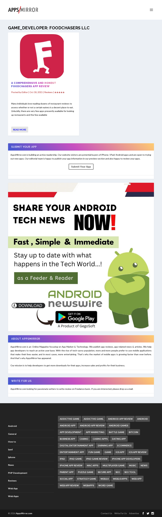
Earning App (105, 445)
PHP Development (17, 473)
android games (118, 425)
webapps (88, 485)
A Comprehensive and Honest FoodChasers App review (33, 84)
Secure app (104, 472)
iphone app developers (126, 458)
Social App (66, 478)
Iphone (11, 457)
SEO (117, 472)
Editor (25, 92)
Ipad (10, 449)
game (108, 452)
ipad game (75, 458)
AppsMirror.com (24, 513)
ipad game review (97, 458)
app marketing (95, 432)
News (11, 465)
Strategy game (86, 478)
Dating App (119, 438)
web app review (69, 485)
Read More (19, 129)
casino (84, 438)
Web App (13, 488)
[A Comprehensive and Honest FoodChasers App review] (43, 56)
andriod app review (120, 418)
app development (70, 432)
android (142, 418)
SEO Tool (130, 472)
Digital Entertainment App (76, 445)
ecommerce (124, 445)
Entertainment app (72, 452)
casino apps (100, 438)
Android (12, 426)
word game (105, 485)
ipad (62, 458)
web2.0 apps (120, 478)
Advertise (134, 513)
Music (132, 465)
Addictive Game (69, 418)
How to (12, 441)
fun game (94, 452)
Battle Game (116, 432)
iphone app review (71, 465)
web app (137, 478)
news (144, 465)
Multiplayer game (114, 465)
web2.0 (104, 478)
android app (67, 425)
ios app (120, 452)
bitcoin (133, 432)
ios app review (137, 452)
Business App (67, 438)
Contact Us (106, 513)
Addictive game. (94, 418)
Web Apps (13, 496)
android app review (92, 425)
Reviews (48, 92)
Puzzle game (85, 472)
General (12, 434)
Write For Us (120, 513)
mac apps (92, 465)
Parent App (67, 472)
